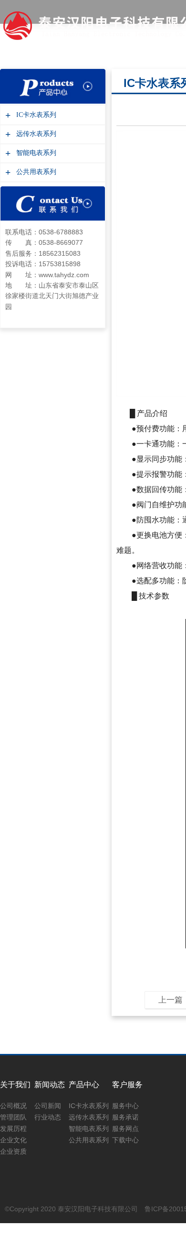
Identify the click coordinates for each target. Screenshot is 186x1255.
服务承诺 (125, 1117)
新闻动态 (49, 1085)
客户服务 (127, 1085)
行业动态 (47, 1117)
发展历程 (13, 1128)
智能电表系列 (35, 152)
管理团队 (13, 1117)
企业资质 (13, 1151)
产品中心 (84, 1085)
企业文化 (13, 1140)
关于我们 (15, 1085)
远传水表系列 (35, 133)
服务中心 (125, 1106)
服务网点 (125, 1128)
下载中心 (125, 1140)
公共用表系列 (35, 171)
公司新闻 (47, 1106)
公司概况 (13, 1106)
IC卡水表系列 (35, 114)
